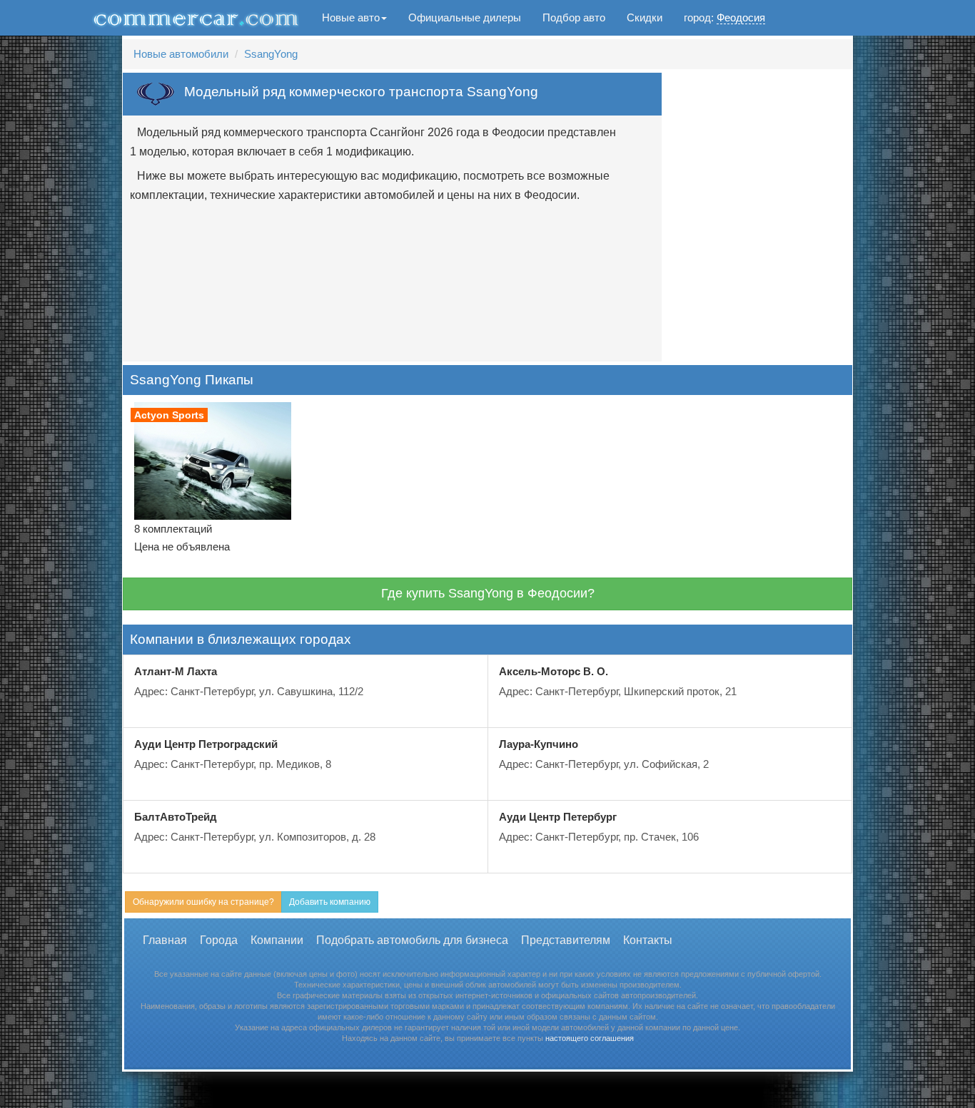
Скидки (644, 17)
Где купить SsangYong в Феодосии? (488, 593)
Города (219, 940)
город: (724, 17)
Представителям (565, 940)
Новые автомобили (180, 54)
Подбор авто (573, 17)
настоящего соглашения (589, 1038)
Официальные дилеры (464, 17)
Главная (165, 940)
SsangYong (271, 54)
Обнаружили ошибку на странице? (203, 902)
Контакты (647, 940)
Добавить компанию (329, 902)
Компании (277, 940)
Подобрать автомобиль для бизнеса (412, 940)
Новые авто (351, 17)
